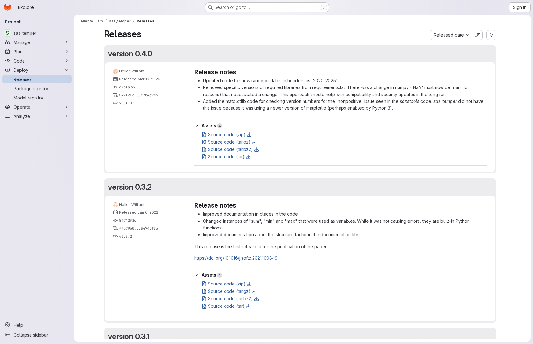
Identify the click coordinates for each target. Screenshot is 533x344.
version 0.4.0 (130, 53)
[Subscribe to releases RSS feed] (491, 35)
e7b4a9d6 (127, 87)
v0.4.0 (125, 103)
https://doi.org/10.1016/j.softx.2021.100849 (236, 258)
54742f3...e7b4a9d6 (138, 95)
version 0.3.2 (130, 187)
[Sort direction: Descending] (478, 35)
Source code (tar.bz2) (230, 149)
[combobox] (451, 35)
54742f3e (127, 220)
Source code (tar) (226, 156)
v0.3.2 (125, 236)
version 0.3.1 (129, 336)
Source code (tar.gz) (229, 141)
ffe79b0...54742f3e (138, 228)
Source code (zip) (227, 134)
